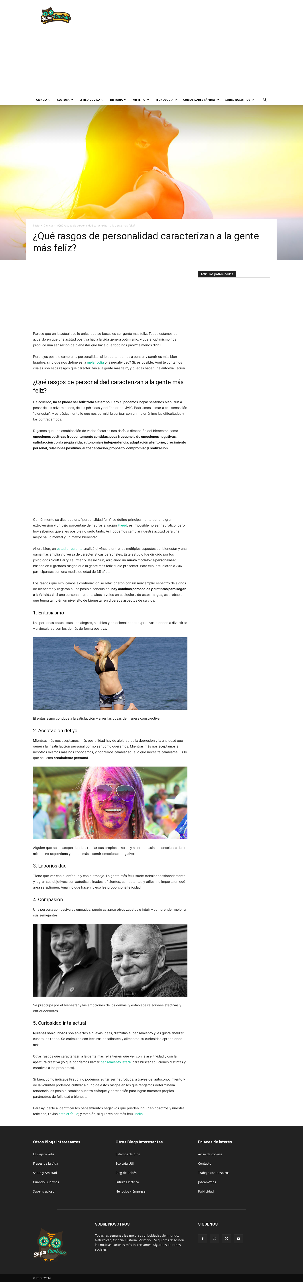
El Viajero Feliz (43, 1154)
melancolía (95, 362)
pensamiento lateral (116, 1062)
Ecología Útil (125, 1163)
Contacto (204, 1163)
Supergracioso (43, 1191)
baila (139, 1114)
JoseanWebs (207, 1182)
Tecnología (164, 100)
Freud (122, 525)
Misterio (139, 100)
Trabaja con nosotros (213, 1173)
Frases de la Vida (45, 1163)
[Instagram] (214, 1238)
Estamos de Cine (128, 1154)
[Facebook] (202, 1238)
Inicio (36, 225)
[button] (264, 100)
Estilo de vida (89, 100)
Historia (116, 100)
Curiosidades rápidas (199, 100)
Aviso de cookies (210, 1154)
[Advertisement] (189, 16)
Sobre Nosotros (237, 100)
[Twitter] (226, 1238)
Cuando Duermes (46, 1182)
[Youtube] (238, 1238)
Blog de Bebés (126, 1173)
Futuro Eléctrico (127, 1182)
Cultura (63, 100)
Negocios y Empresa (131, 1191)
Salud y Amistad (45, 1173)
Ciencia (41, 100)
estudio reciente (70, 548)
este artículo (68, 1114)
